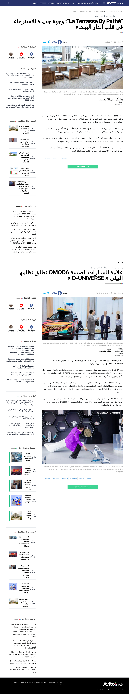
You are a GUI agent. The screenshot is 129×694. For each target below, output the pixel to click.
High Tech (65, 478)
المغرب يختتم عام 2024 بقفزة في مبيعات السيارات (23, 171)
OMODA (81, 478)
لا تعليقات (107, 42)
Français (34, 3)
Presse (43, 3)
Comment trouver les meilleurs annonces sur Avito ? (28, 499)
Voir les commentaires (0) (82, 487)
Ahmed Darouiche (105, 100)
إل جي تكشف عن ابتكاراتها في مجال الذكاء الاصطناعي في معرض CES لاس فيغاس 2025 (23, 240)
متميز (120, 16)
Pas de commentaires (103, 293)
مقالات (112, 16)
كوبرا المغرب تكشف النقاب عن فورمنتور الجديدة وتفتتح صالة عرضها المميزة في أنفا (24, 249)
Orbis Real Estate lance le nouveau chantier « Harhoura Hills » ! (27, 485)
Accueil (102, 11)
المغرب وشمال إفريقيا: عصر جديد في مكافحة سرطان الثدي (23, 142)
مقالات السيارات (99, 267)
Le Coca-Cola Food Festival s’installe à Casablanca (27, 470)
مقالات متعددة (101, 16)
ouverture (55, 158)
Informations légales (67, 3)
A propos (52, 3)
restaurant (64, 158)
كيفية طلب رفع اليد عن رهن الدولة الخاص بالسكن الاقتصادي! (24, 157)
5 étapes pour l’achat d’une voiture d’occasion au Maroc (28, 456)
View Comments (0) (82, 166)
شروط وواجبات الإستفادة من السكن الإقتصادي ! (24, 129)
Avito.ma (94, 689)
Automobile (47, 478)
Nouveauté (47, 158)
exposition (56, 478)
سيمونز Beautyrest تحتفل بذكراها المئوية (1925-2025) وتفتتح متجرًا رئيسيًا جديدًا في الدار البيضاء (22, 187)
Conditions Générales (88, 3)
